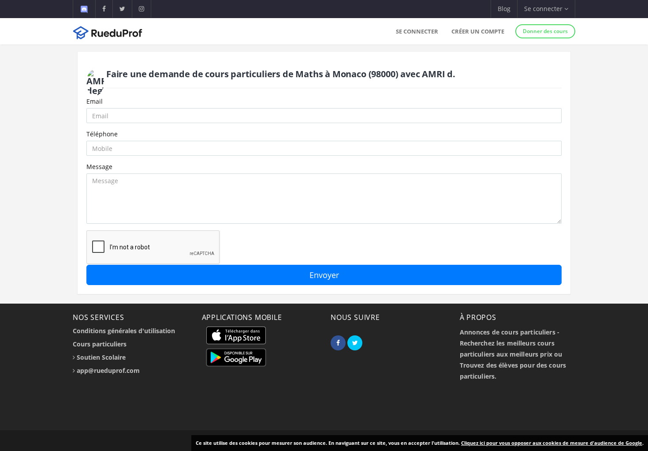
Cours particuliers (100, 344)
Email (94, 101)
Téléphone (102, 134)
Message (99, 166)
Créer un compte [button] (477, 31)
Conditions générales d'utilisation (124, 331)
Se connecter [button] (544, 8)
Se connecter (417, 31)
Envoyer (324, 275)
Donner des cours (545, 31)
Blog (504, 8)
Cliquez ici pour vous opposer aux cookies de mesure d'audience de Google (551, 443)
